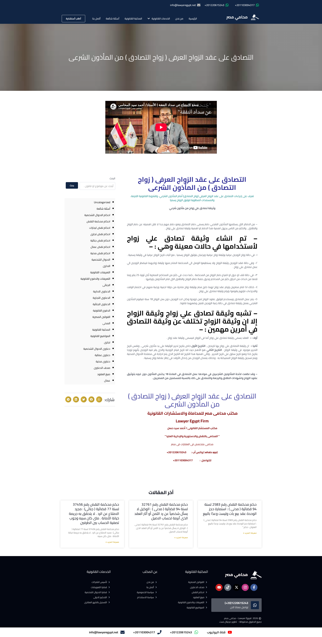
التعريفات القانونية (100, 272)
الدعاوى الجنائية (101, 304)
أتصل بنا (96, 18)
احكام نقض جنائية (100, 240)
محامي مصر (237, 17)
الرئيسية (193, 18)
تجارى (107, 342)
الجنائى (106, 285)
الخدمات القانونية (161, 18)
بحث (72, 185)
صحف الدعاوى (102, 367)
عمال (107, 380)
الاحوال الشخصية (101, 259)
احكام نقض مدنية (100, 253)
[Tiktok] (227, 587)
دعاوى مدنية (103, 361)
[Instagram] (245, 587)
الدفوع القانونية (101, 310)
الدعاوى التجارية (101, 297)
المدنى (106, 323)
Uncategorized (102, 202)
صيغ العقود (103, 374)
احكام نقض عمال (100, 246)
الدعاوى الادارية (101, 291)
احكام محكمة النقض (98, 221)
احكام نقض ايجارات (99, 227)
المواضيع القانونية (100, 335)
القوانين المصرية (101, 316)
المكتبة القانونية (133, 18)
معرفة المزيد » (250, 533)
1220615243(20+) (236, 603)
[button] (99, 399)
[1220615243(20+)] (255, 605)
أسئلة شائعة (112, 18)
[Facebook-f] (253, 587)
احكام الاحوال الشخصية (97, 214)
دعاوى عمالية (102, 355)
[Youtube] (219, 587)
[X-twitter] (236, 587)
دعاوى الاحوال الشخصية (96, 348)
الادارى (106, 265)
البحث (112, 178)
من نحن (179, 18)
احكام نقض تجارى (100, 234)
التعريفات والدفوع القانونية (95, 278)
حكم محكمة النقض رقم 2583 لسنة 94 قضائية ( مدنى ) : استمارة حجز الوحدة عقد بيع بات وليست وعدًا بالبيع (230, 509)
